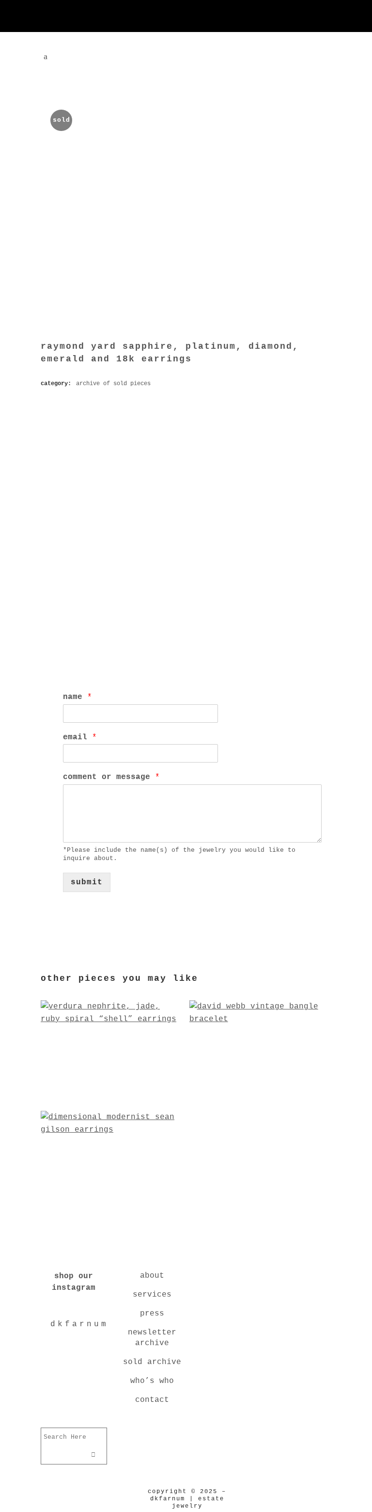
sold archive (152, 1362)
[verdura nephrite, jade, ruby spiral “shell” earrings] (112, 1097)
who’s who (152, 1381)
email (80, 737)
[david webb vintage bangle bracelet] (260, 1097)
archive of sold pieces (113, 383)
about (152, 1275)
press (152, 1313)
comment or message (111, 777)
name (77, 697)
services (152, 1294)
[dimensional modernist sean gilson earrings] (112, 1207)
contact (152, 1400)
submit (87, 882)
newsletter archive (152, 1338)
